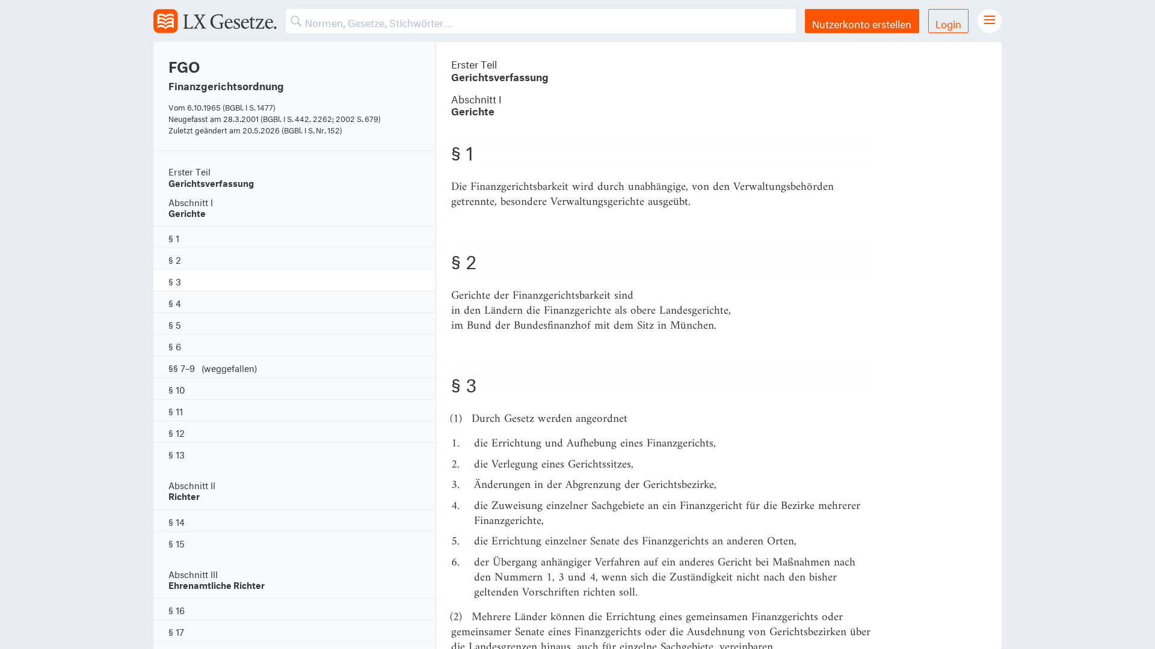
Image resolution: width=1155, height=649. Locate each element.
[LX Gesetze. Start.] (215, 21)
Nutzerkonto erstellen (861, 22)
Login (948, 22)
